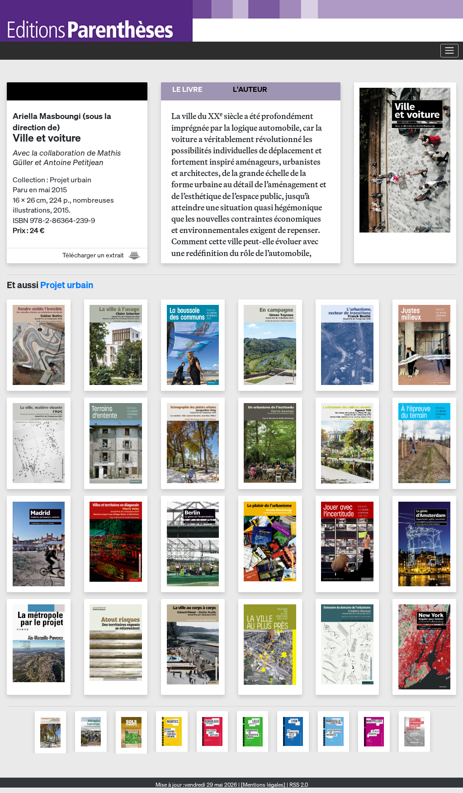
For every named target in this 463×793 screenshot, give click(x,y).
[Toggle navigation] (449, 50)
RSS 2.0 (298, 784)
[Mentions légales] (263, 784)
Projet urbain (66, 285)
